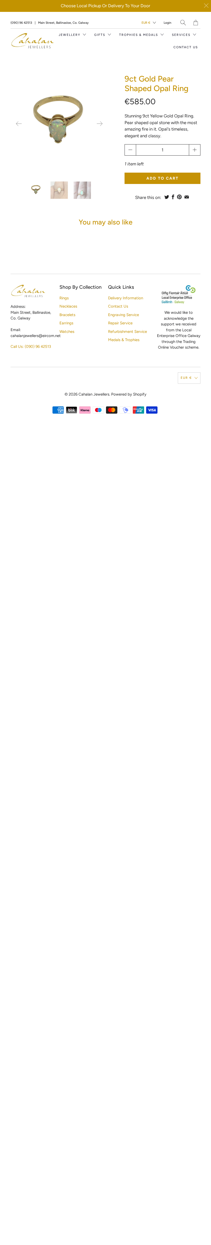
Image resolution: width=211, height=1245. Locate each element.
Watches (66, 331)
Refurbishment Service (127, 331)
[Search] (183, 22)
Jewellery (70, 35)
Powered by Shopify (128, 394)
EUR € (146, 23)
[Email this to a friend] (187, 197)
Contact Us (185, 47)
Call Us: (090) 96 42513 (31, 346)
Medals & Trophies (123, 340)
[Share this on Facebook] (173, 197)
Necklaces (68, 306)
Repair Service (120, 323)
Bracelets (67, 314)
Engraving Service (123, 314)
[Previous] (18, 124)
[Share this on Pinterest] (179, 197)
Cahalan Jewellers (93, 394)
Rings (64, 298)
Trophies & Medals (139, 35)
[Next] (99, 124)
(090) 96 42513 (21, 23)
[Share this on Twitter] (167, 197)
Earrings (66, 323)
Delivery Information (125, 298)
